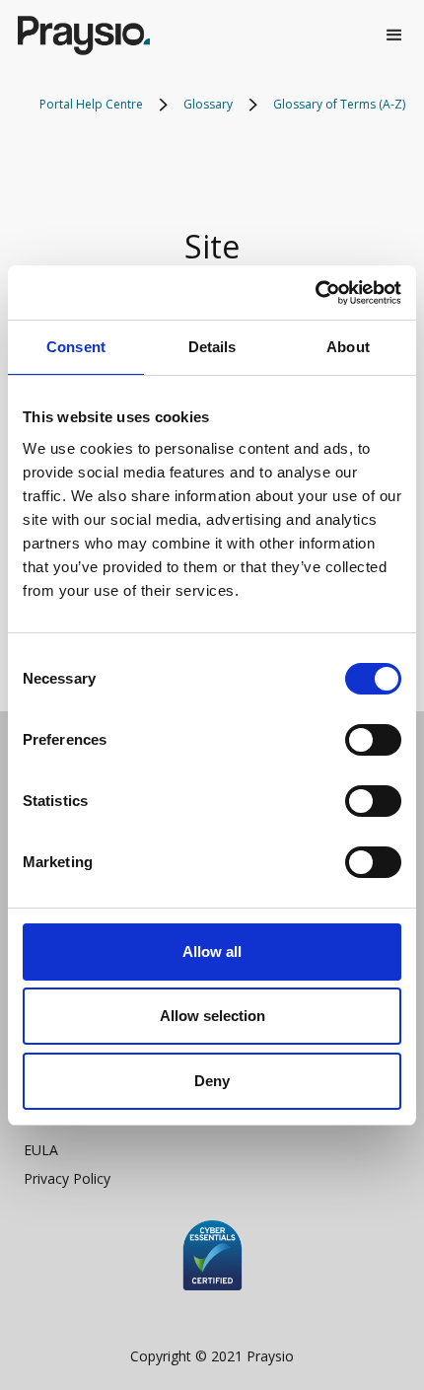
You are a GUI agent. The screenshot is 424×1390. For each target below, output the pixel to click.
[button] (394, 35)
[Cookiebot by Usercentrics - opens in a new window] (315, 293)
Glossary (208, 104)
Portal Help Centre (91, 104)
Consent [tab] (76, 346)
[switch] (373, 740)
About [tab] (348, 346)
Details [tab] (212, 346)
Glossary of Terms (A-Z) (339, 104)
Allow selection (212, 1015)
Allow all (212, 951)
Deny (212, 1080)
